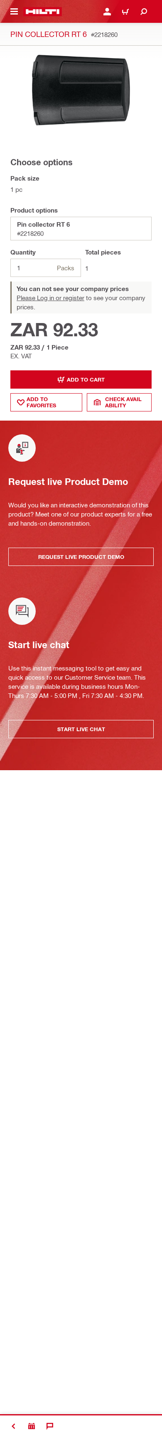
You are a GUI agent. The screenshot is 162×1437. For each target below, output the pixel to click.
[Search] (144, 11)
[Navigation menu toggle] (14, 11)
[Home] (42, 11)
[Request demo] (31, 1426)
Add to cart (86, 379)
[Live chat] (50, 1426)
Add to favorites (41, 402)
